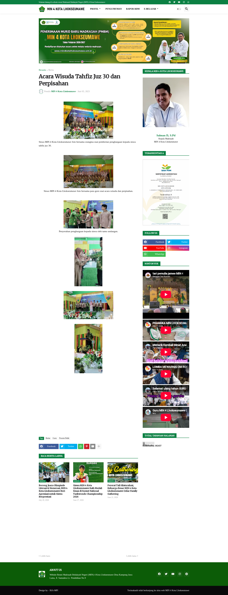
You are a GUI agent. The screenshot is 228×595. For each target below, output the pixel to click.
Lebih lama (131, 556)
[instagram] (184, 2)
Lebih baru (45, 556)
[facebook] (170, 2)
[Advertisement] (88, 411)
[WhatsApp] (80, 446)
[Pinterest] (86, 446)
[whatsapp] (188, 2)
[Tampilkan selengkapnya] (98, 446)
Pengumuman (113, 9)
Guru (55, 438)
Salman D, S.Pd (165, 135)
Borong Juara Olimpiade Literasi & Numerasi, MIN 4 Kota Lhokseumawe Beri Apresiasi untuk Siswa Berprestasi (53, 491)
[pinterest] (186, 574)
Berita (51, 70)
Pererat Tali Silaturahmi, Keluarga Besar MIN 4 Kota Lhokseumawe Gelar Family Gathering (122, 489)
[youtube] (179, 2)
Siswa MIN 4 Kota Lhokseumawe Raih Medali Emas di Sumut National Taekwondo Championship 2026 (88, 491)
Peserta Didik (64, 438)
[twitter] (174, 2)
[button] (179, 9)
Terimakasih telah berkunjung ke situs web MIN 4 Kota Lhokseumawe (158, 590)
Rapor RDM (133, 9)
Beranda (42, 70)
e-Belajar (150, 9)
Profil (94, 9)
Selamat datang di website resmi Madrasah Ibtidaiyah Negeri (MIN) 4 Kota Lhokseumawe (72, 2)
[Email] (92, 446)
